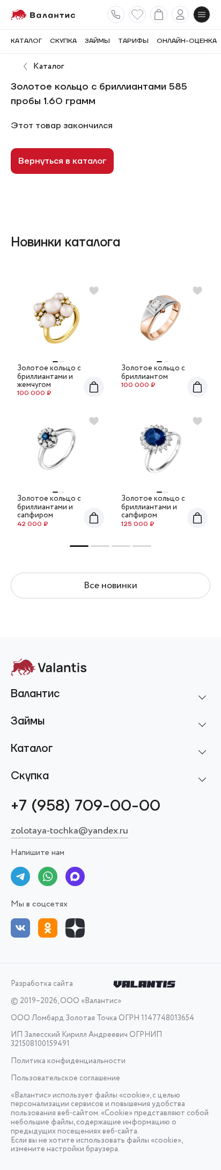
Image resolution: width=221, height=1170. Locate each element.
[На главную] (43, 14)
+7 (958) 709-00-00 (85, 806)
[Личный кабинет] (180, 14)
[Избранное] (137, 14)
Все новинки (110, 586)
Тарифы (133, 41)
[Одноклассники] (47, 929)
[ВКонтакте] (20, 929)
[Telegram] (20, 878)
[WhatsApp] (47, 878)
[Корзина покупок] (158, 14)
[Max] (75, 878)
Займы (97, 41)
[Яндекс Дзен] (75, 929)
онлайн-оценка (187, 41)
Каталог (26, 41)
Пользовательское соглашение (65, 1078)
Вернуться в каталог (62, 161)
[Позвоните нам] (115, 14)
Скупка (63, 41)
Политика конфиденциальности (68, 1061)
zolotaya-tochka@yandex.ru (69, 831)
